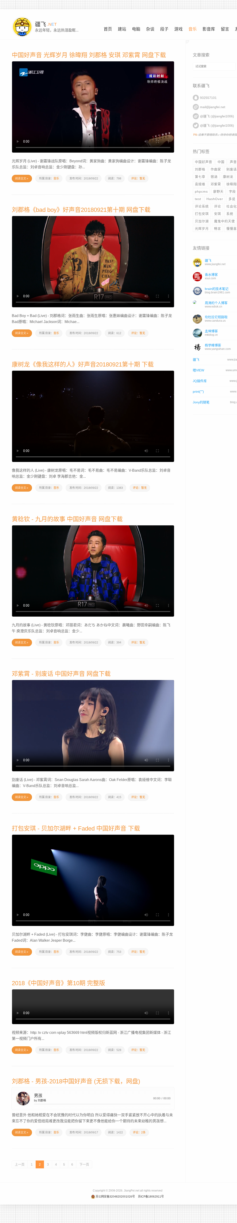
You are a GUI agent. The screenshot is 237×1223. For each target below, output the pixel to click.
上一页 (20, 1164)
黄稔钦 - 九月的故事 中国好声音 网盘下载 (67, 519)
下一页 (84, 1164)
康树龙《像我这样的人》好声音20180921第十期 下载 (83, 364)
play (23, 1098)
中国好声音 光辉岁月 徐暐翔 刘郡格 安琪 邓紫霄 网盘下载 (89, 55)
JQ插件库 (200, 381)
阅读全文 (21, 178)
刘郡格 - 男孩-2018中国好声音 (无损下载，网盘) (76, 1081)
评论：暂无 (138, 178)
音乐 (56, 178)
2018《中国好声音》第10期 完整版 (58, 983)
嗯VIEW (198, 370)
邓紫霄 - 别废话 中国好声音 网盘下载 (61, 673)
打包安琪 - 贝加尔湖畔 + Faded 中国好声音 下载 (76, 828)
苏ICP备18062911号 (151, 1196)
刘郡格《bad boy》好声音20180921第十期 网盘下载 (81, 209)
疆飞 (196, 359)
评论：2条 (139, 1132)
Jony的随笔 (201, 402)
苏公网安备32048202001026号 (115, 1196)
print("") (198, 391)
